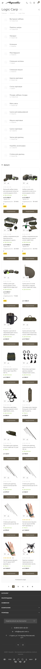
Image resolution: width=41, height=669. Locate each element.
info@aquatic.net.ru (22, 631)
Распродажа (7, 598)
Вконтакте (18, 645)
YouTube (23, 645)
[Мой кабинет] (34, 3)
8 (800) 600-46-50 (21, 628)
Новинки (5, 603)
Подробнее (11, 211)
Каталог (5, 593)
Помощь (5, 612)
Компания (6, 607)
